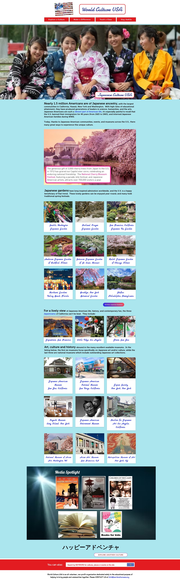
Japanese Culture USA (115, 94)
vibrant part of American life (88, 112)
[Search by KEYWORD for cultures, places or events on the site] (130, 564)
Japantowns (50, 314)
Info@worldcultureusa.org (119, 577)
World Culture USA (102, 9)
